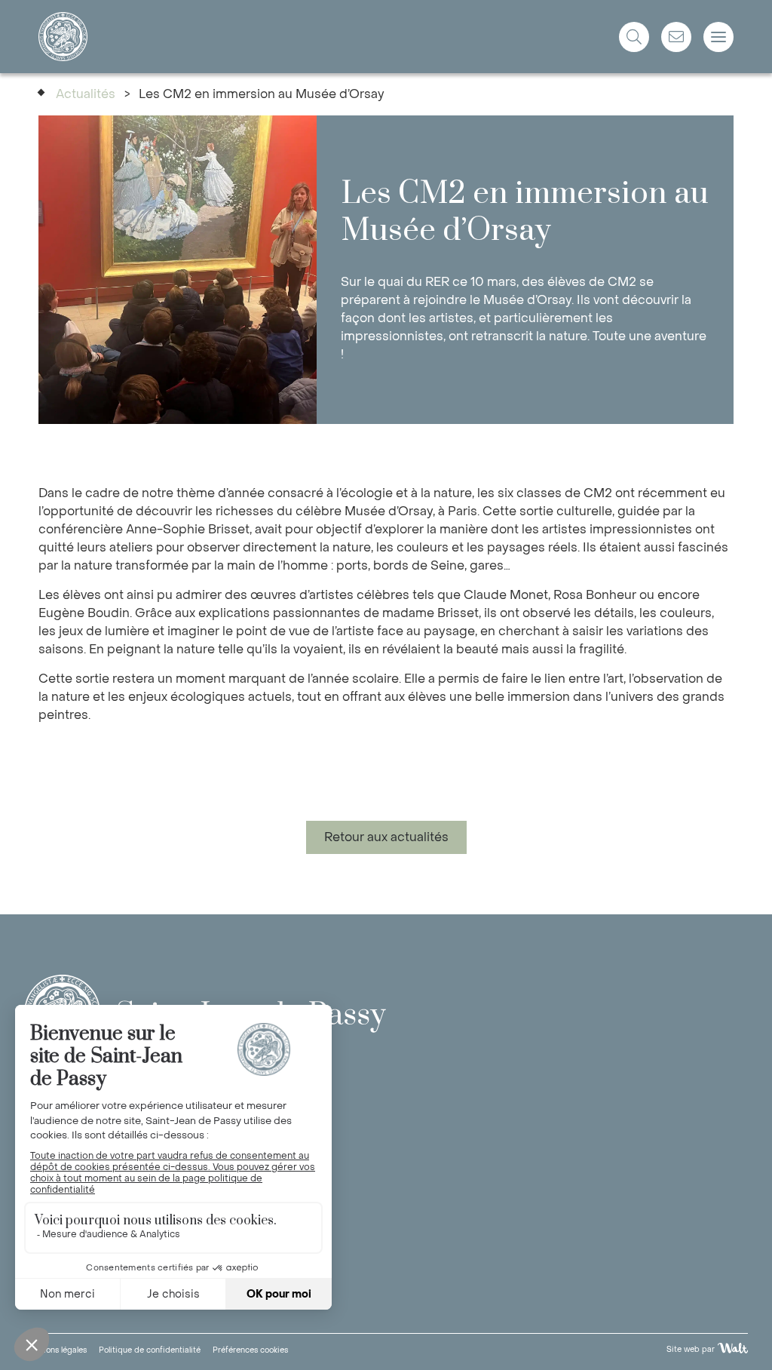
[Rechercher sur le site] (634, 37)
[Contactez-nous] (676, 37)
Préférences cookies (250, 1350)
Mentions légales (55, 1350)
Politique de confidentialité (150, 1350)
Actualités (85, 94)
